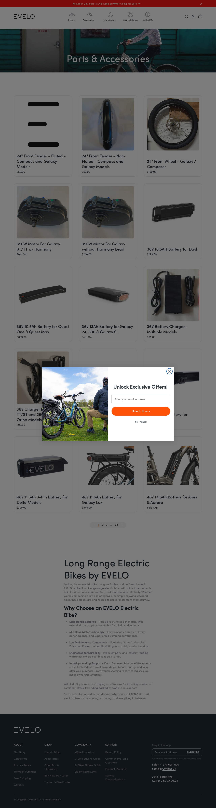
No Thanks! (141, 421)
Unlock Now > (141, 411)
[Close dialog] (169, 371)
